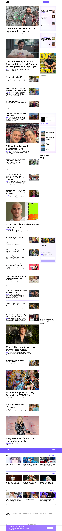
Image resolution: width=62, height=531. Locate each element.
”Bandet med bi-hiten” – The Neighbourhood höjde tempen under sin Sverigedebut (46, 17)
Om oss (20, 513)
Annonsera (15, 513)
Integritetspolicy (51, 513)
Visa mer (53, 449)
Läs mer (41, 323)
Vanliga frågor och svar (27, 513)
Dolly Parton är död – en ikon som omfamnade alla (46, 11)
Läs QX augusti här (43, 75)
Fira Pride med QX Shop (45, 44)
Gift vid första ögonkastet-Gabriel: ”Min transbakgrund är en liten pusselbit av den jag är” (46, 24)
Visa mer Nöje (53, 473)
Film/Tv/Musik (43, 12)
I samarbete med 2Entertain (45, 37)
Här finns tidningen (42, 513)
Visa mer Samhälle (52, 455)
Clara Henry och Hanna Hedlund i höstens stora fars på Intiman (46, 39)
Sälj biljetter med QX (44, 123)
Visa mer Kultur (52, 490)
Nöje (41, 19)
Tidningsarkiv (35, 513)
